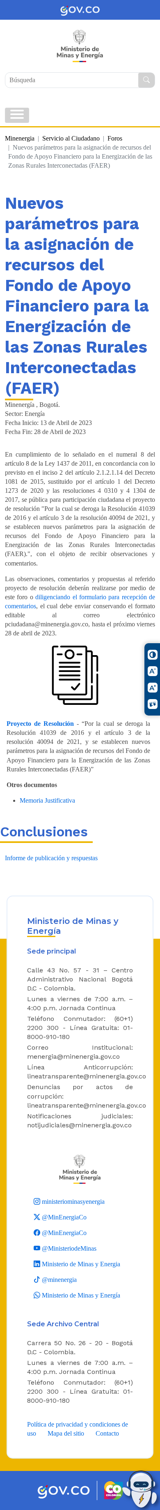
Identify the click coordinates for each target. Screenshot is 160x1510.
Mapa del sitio (66, 1433)
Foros (114, 138)
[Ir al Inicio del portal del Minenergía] (80, 1168)
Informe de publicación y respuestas (51, 857)
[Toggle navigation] (17, 115)
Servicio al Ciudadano (71, 138)
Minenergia (19, 138)
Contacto (107, 1433)
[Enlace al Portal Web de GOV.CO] (80, 10)
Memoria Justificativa (47, 800)
